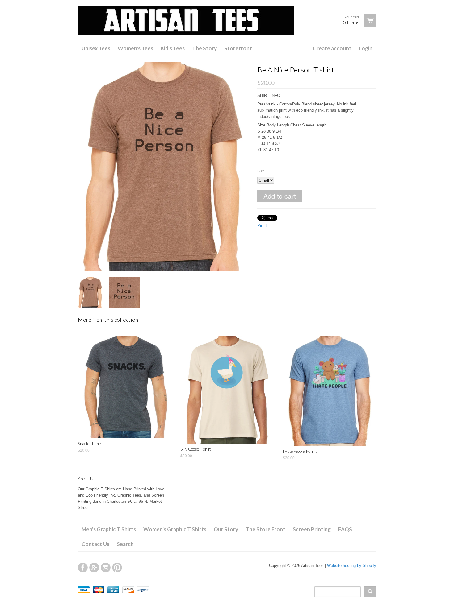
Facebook (83, 567)
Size (261, 171)
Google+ (94, 567)
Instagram (106, 567)
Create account (332, 48)
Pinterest (117, 567)
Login (365, 48)
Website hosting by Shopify (351, 565)
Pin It (262, 225)
